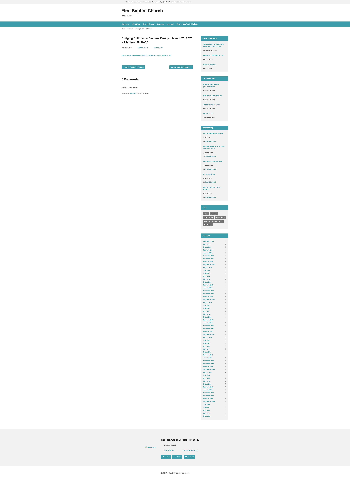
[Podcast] (227, 24)
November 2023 (208, 259)
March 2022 (207, 317)
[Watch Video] (219, 50)
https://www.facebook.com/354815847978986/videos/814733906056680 (146, 56)
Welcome (125, 24)
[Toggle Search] (122, 1)
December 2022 (208, 291)
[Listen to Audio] (217, 90)
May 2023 (206, 276)
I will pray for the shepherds (212, 161)
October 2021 (208, 331)
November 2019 (208, 396)
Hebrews (207, 221)
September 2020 (209, 369)
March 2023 (207, 282)
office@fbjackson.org (190, 450)
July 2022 (206, 305)
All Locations (189, 457)
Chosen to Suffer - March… (180, 67)
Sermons (160, 24)
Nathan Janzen (143, 48)
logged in (133, 93)
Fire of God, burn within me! (212, 96)
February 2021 (208, 355)
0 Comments (158, 48)
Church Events (148, 24)
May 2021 (206, 346)
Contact (170, 24)
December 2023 (208, 256)
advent (206, 214)
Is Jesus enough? (217, 221)
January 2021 (207, 358)
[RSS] (224, 24)
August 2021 (207, 337)
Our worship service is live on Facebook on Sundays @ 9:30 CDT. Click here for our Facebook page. (161, 2)
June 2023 (206, 273)
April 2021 (206, 349)
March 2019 (207, 416)
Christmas (214, 214)
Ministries (136, 24)
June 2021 (206, 343)
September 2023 (209, 264)
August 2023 (207, 267)
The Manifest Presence (211, 105)
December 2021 (208, 326)
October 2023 (208, 262)
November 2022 (208, 294)
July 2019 (206, 404)
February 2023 (208, 285)
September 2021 (209, 334)
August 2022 (207, 302)
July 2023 (206, 270)
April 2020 (206, 381)
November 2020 (208, 364)
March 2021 (207, 352)
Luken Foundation (209, 64)
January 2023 (207, 288)
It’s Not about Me (209, 174)
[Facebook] (221, 24)
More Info (166, 457)
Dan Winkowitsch (210, 141)
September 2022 (209, 299)
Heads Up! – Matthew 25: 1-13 (213, 55)
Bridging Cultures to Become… (144, 29)
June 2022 (206, 308)
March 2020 (207, 384)
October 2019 (208, 398)
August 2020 (207, 372)
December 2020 (208, 361)
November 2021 (208, 329)
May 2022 (206, 311)
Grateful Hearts (220, 217)
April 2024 (206, 244)
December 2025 (208, 241)
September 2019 (209, 401)
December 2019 (208, 393)
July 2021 (206, 340)
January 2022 (207, 323)
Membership (208, 225)
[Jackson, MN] (150, 447)
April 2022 (206, 314)
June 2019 (206, 407)
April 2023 (206, 279)
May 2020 (206, 378)
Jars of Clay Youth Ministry (187, 24)
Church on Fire (208, 114)
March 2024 (207, 247)
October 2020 (208, 366)
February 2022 (208, 320)
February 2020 (208, 387)
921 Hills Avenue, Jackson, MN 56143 (180, 440)
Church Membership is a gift (213, 133)
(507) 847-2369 (169, 450)
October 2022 (208, 297)
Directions (177, 457)
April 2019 (206, 413)
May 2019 (206, 410)
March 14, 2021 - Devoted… (134, 67)
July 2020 (206, 375)
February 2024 (208, 250)
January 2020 (207, 390)
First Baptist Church (142, 10)
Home (127, 2)
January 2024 (207, 253)
